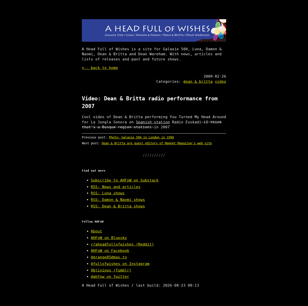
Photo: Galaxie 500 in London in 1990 (141, 137)
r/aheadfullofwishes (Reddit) (122, 244)
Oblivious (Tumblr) (111, 270)
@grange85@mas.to (109, 257)
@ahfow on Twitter (110, 276)
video (220, 81)
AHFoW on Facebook (110, 250)
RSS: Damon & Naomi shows (118, 200)
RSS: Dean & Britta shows (118, 206)
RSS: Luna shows (108, 193)
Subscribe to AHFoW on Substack (125, 180)
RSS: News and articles (115, 187)
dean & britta (198, 81)
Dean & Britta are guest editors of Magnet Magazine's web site (157, 143)
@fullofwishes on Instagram (120, 264)
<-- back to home (100, 68)
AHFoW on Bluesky (109, 238)
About (96, 231)
